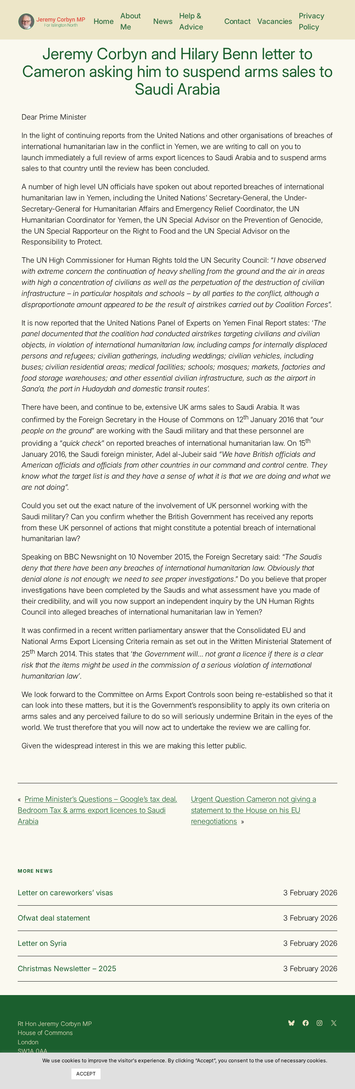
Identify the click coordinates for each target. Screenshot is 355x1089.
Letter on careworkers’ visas (65, 893)
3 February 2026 (310, 892)
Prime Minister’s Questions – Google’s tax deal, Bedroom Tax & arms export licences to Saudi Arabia (97, 810)
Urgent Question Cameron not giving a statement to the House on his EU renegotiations (253, 810)
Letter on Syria (42, 943)
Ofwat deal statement (54, 918)
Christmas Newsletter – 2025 (67, 969)
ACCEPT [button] (85, 1074)
